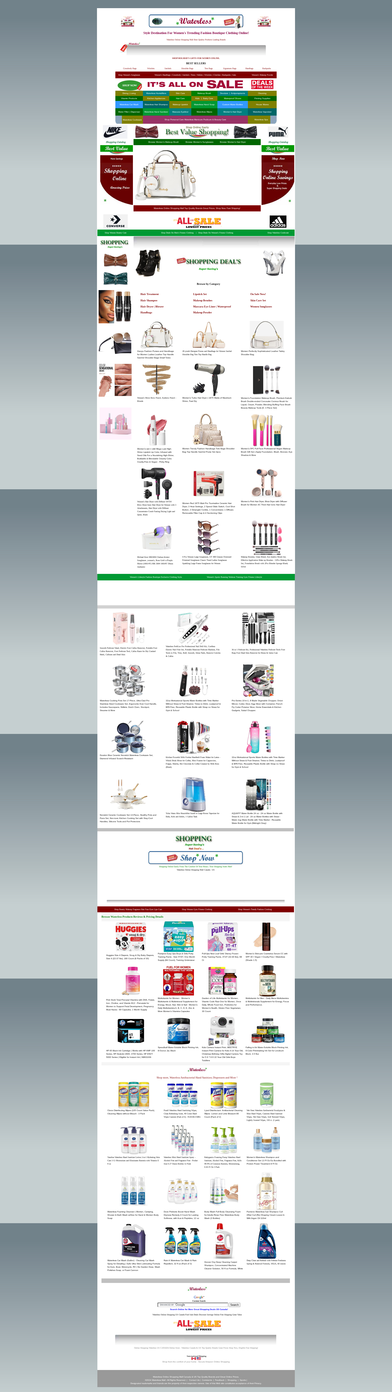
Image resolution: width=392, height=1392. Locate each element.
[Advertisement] (228, 175)
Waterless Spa (261, 119)
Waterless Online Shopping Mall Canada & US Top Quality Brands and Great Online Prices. (196, 1377)
